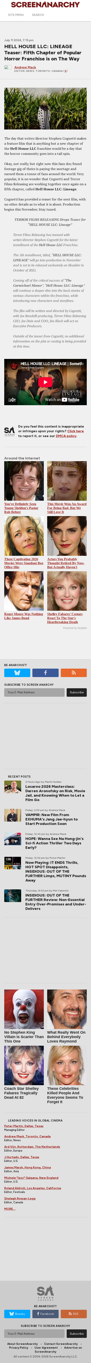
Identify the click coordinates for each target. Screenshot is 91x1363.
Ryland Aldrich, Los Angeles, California (32, 1188)
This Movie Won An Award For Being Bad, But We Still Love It (67, 508)
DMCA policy (66, 436)
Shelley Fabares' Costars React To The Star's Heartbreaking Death (65, 618)
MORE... (9, 1209)
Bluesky (20, 1314)
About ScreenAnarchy (22, 1343)
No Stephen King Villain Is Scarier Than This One (24, 1036)
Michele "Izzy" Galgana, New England (31, 1178)
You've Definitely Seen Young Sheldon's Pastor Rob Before (21, 508)
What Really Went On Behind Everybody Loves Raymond (66, 1036)
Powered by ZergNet (75, 628)
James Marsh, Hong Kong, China (27, 1167)
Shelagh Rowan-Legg (20, 1198)
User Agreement (46, 1347)
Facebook (47, 1314)
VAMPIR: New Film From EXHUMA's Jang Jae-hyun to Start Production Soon (51, 819)
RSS (76, 1314)
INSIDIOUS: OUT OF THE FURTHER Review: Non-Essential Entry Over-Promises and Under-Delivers (55, 902)
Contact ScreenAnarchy (61, 1343)
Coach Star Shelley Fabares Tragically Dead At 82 (21, 1093)
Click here (75, 431)
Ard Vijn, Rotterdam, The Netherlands (32, 1147)
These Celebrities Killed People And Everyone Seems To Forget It (65, 1095)
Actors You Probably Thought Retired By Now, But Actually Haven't (65, 563)
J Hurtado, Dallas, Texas (21, 1157)
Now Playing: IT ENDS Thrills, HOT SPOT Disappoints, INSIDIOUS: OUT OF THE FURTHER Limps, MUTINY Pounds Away (55, 871)
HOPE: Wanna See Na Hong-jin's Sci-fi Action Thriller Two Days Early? (54, 843)
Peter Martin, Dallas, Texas (23, 1126)
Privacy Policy (18, 1347)
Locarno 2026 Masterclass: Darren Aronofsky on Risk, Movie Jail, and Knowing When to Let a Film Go (55, 793)
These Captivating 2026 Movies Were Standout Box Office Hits (23, 563)
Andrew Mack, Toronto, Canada (27, 1136)
